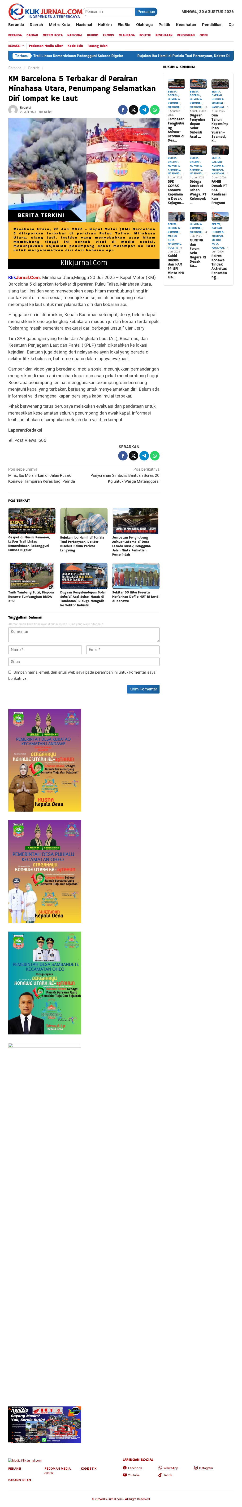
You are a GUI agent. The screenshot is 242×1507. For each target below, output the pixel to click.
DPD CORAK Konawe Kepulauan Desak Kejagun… (176, 192)
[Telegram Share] (144, 110)
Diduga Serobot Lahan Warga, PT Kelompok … (198, 192)
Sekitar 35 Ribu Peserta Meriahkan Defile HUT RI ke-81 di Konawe (136, 596)
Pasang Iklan (19, 1480)
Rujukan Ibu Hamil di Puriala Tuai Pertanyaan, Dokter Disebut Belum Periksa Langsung (82, 543)
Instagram (206, 1468)
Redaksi (14, 1468)
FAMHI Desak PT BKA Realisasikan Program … (219, 194)
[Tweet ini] (133, 110)
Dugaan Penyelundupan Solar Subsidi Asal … (197, 126)
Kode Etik (88, 1468)
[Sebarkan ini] (123, 110)
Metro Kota (172, 238)
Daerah (173, 95)
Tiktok (168, 1475)
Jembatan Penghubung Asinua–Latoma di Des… (176, 130)
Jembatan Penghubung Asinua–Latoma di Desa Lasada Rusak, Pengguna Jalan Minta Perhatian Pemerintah (131, 546)
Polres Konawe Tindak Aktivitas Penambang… (219, 266)
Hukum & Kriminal (174, 101)
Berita (172, 92)
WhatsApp (171, 1468)
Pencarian (146, 12)
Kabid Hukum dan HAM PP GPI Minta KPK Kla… (176, 266)
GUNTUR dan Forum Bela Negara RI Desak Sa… (198, 253)
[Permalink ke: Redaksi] (13, 109)
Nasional (174, 107)
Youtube (133, 1475)
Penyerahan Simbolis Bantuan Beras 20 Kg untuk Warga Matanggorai (125, 475)
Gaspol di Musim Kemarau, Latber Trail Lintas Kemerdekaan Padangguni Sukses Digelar (29, 543)
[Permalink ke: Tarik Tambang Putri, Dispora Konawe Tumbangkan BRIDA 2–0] (32, 576)
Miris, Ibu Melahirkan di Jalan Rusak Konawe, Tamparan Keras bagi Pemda (41, 475)
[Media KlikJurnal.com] (45, 11)
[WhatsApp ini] (155, 110)
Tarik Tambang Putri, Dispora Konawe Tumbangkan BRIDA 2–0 (31, 596)
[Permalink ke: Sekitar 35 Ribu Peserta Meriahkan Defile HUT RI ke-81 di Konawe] (136, 576)
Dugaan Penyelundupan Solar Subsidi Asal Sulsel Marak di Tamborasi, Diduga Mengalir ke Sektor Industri (83, 598)
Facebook (135, 1468)
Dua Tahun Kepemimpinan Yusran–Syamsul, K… (220, 128)
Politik (173, 248)
